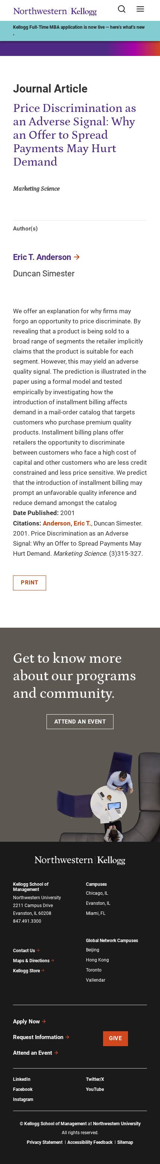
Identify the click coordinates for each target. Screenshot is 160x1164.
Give (115, 1038)
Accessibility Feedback (89, 1142)
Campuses (96, 884)
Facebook (22, 1089)
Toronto (94, 970)
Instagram (23, 1099)
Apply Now (26, 1021)
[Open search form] (124, 9)
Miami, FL (95, 913)
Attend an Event (32, 1053)
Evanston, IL (98, 903)
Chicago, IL (97, 893)
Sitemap (125, 1142)
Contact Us (24, 950)
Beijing (92, 950)
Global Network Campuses (112, 940)
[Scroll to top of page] (147, 1125)
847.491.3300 (27, 921)
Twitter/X (95, 1079)
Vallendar (95, 980)
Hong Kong (97, 960)
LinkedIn (22, 1079)
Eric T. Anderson (42, 257)
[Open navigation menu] (140, 9)
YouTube (95, 1089)
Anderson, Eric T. (67, 523)
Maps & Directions (31, 960)
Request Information (38, 1037)
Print (29, 582)
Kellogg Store (26, 970)
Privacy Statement (45, 1142)
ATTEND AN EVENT (80, 721)
